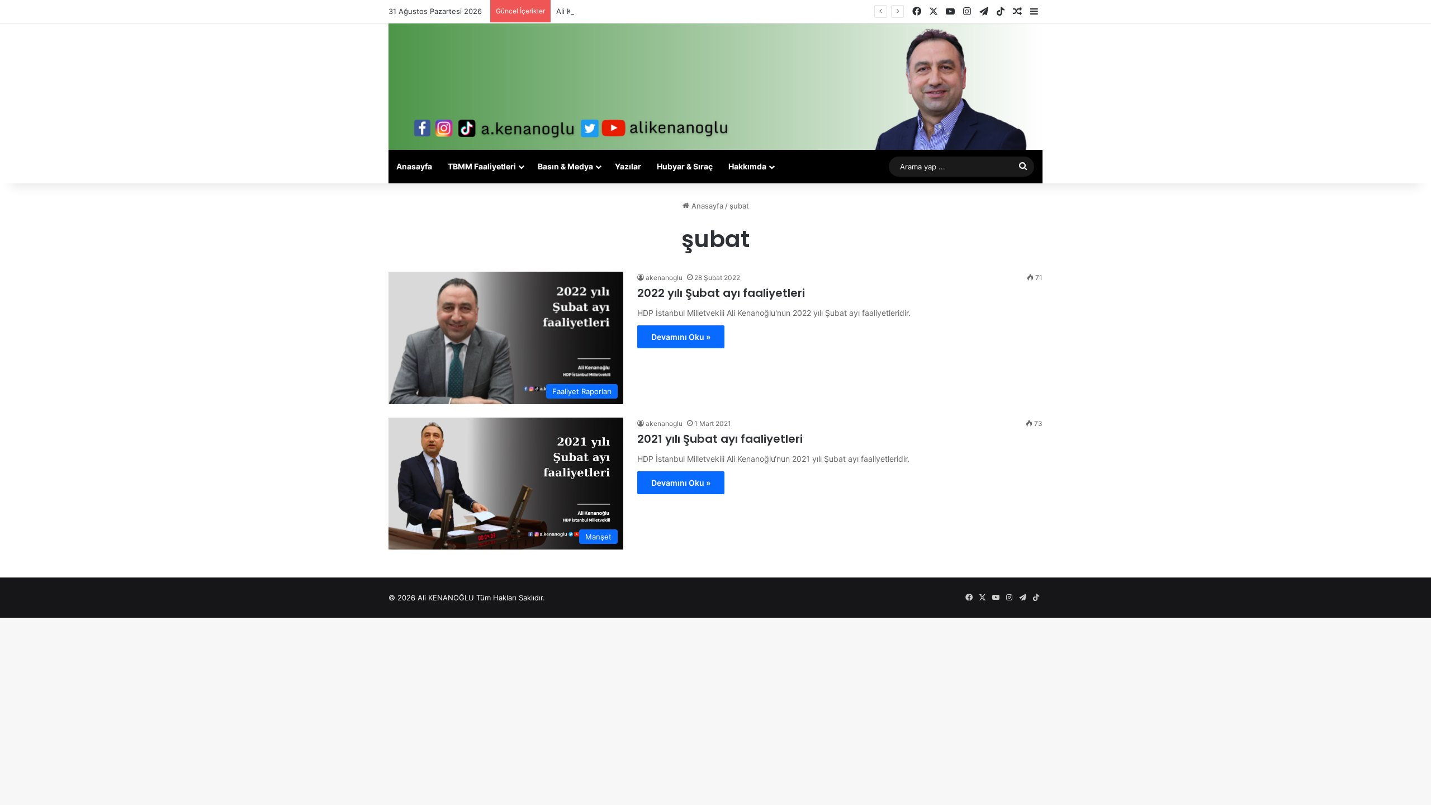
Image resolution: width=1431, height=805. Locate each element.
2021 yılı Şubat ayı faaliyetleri (720, 439)
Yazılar (628, 166)
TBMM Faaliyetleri (482, 166)
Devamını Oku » (680, 337)
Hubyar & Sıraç (685, 166)
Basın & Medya (565, 166)
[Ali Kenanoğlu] (715, 86)
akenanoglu (664, 277)
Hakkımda (747, 166)
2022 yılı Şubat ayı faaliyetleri (721, 293)
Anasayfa (414, 166)
